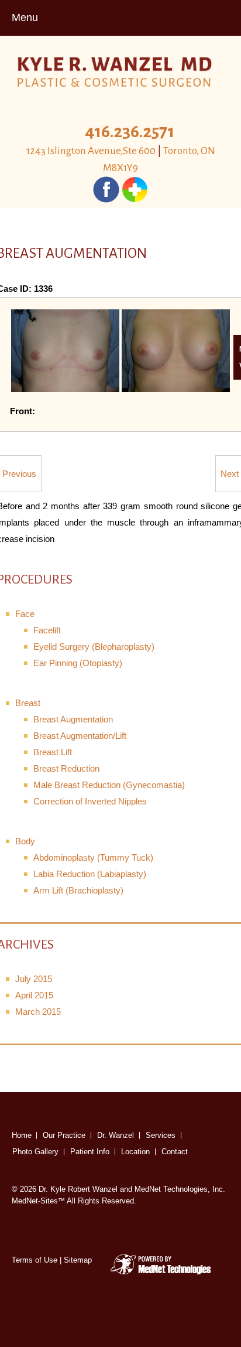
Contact (174, 1151)
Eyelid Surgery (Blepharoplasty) (93, 647)
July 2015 (33, 979)
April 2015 (34, 995)
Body (25, 841)
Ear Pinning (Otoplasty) (77, 663)
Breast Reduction (66, 768)
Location (135, 1151)
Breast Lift (52, 752)
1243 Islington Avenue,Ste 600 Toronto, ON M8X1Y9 (120, 159)
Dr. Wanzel (115, 1135)
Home (22, 1135)
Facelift (47, 630)
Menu (25, 17)
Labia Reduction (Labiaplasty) (89, 874)
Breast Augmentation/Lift (79, 736)
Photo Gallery (35, 1151)
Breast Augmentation (73, 719)
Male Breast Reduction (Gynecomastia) (109, 785)
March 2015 (38, 1012)
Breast (27, 703)
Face (25, 614)
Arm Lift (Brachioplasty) (78, 890)
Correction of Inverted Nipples (90, 801)
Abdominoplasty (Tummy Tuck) (93, 857)
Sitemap (78, 1260)
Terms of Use (34, 1260)
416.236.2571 (129, 131)
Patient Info (89, 1151)
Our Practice (64, 1135)
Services (160, 1135)
